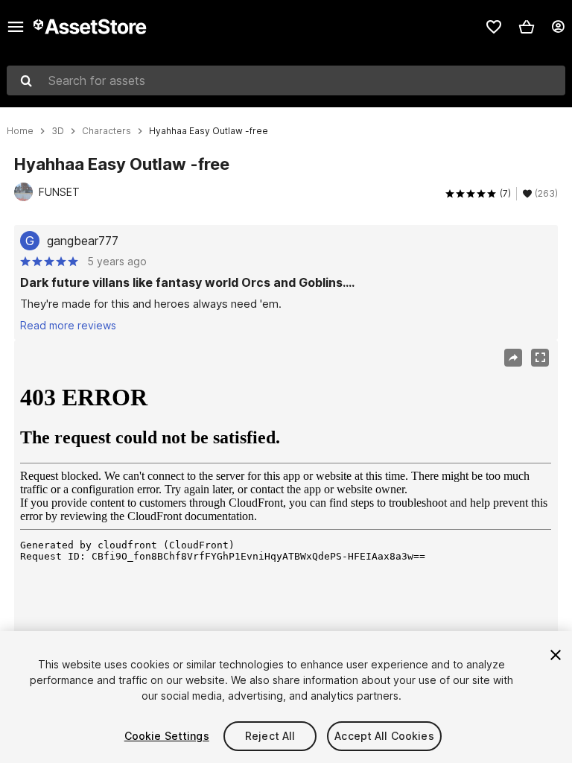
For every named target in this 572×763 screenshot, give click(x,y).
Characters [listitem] (106, 131)
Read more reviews (68, 325)
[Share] (513, 358)
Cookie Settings (166, 735)
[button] (527, 27)
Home (20, 131)
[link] (494, 27)
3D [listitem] (57, 131)
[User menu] (557, 26)
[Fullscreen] (540, 358)
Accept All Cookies (384, 735)
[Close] (556, 655)
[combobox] (286, 80)
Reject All (270, 735)
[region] (285, 521)
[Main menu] (16, 27)
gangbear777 (82, 240)
